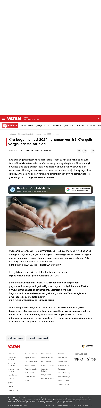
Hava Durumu (13, 375)
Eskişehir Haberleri (47, 365)
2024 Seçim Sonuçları (12, 364)
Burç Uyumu (62, 358)
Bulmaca (11, 379)
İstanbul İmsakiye (64, 373)
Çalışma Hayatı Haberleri (13, 370)
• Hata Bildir (86, 405)
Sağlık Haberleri (30, 373)
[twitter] (88, 359)
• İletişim (54, 405)
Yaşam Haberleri (30, 358)
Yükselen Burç (63, 361)
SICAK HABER (27, 126)
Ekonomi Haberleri (25, 134)
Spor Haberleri (30, 377)
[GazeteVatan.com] (14, 346)
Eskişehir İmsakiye (64, 384)
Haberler (12, 134)
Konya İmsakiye (63, 380)
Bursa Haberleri (46, 361)
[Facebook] (82, 359)
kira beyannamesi (18, 174)
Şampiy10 (11, 383)
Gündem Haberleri (31, 354)
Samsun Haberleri (47, 379)
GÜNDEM (57, 126)
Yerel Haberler (46, 354)
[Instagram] (94, 359)
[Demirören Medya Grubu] (87, 346)
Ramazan (61, 369)
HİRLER (8, 126)
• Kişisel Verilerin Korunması (66, 405)
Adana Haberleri (47, 358)
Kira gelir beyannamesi (21, 159)
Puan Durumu (13, 390)
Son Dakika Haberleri (12, 359)
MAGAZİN (91, 126)
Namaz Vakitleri (63, 365)
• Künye (47, 405)
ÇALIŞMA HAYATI (43, 126)
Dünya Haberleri (30, 365)
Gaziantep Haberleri (44, 370)
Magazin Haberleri (31, 369)
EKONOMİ (80, 126)
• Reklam (79, 405)
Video (27, 380)
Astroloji (61, 354)
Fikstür (10, 386)
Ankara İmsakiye (64, 377)
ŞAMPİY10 (68, 126)
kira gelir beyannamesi (38, 338)
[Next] (77, 359)
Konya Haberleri (46, 375)
